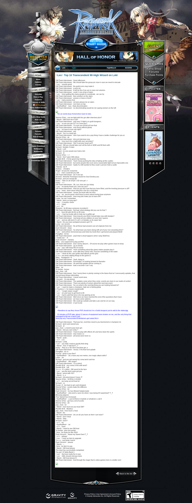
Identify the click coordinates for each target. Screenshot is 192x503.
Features (38, 100)
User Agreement (102, 494)
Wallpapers (38, 149)
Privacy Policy (89, 494)
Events (38, 85)
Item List (38, 120)
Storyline (38, 94)
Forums (38, 131)
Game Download (38, 146)
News (38, 79)
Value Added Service (38, 108)
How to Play (38, 97)
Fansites (38, 134)
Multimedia (38, 152)
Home (115, 60)
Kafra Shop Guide (38, 117)
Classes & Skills (38, 102)
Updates (38, 82)
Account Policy (115, 494)
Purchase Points (38, 122)
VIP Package (40, 105)
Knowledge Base (38, 161)
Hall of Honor (38, 137)
